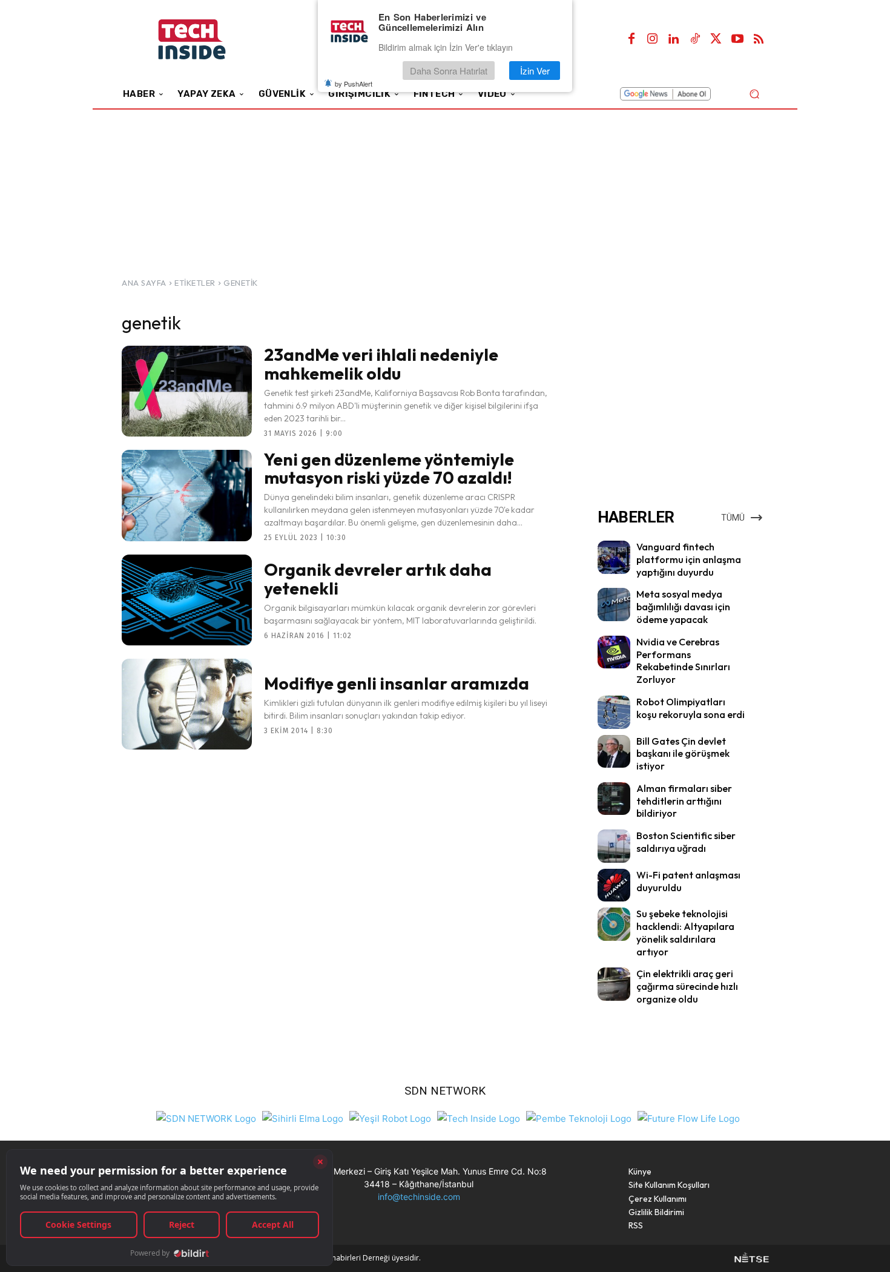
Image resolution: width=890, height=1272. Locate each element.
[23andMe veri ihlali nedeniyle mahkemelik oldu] (187, 391)
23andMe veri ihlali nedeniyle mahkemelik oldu (381, 364)
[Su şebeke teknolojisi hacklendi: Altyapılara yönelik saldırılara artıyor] (614, 924)
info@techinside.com (419, 1196)
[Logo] (208, 39)
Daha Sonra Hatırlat (448, 70)
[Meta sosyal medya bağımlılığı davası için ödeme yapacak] (614, 604)
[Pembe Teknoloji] (578, 1117)
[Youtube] (737, 39)
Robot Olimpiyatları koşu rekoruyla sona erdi (690, 708)
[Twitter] (716, 39)
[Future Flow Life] (689, 1117)
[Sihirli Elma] (302, 1117)
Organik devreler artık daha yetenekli (378, 579)
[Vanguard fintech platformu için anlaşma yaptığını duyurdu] (614, 557)
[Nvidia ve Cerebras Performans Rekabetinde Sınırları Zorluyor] (614, 652)
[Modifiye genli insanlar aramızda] (187, 704)
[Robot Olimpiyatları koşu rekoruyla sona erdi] (614, 712)
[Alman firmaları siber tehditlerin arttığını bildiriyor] (614, 798)
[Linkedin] (674, 39)
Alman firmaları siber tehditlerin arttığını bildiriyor (684, 801)
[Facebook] (631, 39)
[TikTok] (695, 39)
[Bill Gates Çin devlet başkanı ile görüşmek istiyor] (614, 751)
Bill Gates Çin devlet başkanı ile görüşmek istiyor (683, 754)
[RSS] (758, 39)
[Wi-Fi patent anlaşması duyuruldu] (614, 885)
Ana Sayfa (144, 283)
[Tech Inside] (478, 1117)
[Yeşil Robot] (390, 1117)
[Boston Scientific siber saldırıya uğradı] (614, 845)
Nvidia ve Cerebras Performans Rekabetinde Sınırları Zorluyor (683, 660)
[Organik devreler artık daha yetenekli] (187, 600)
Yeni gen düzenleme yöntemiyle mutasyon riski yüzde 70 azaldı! (389, 469)
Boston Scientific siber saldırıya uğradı (686, 841)
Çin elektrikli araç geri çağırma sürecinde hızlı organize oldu (687, 986)
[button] (754, 93)
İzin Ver (535, 70)
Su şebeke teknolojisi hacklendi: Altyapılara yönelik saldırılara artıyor (685, 932)
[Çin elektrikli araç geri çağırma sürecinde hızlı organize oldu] (614, 983)
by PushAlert (353, 83)
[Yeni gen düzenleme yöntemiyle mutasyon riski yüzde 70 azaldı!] (187, 495)
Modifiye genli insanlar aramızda (396, 683)
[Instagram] (652, 39)
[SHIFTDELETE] (206, 1117)
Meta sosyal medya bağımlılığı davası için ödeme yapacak (683, 606)
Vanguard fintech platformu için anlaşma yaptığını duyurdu (688, 559)
